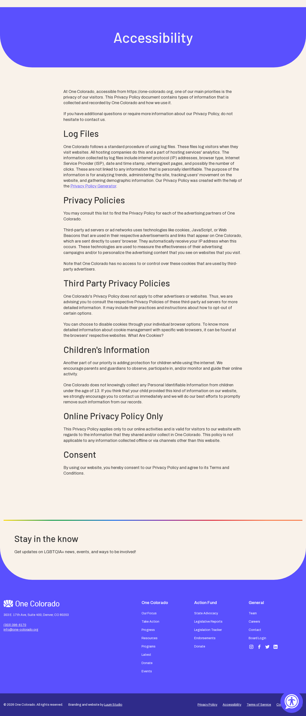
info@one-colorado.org (21, 629)
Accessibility (232, 704)
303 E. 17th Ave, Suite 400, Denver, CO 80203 (36, 615)
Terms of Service (259, 704)
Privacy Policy (207, 704)
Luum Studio (113, 704)
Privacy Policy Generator (93, 186)
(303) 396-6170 (15, 625)
